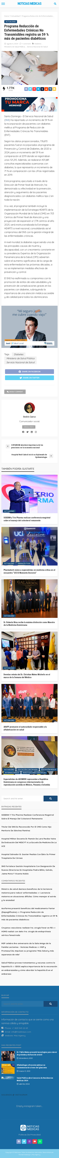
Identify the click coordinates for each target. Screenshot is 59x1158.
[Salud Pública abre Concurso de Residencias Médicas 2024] (8, 1078)
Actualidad (11, 22)
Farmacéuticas (24, 564)
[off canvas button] (3, 3)
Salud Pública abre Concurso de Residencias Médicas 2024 (35, 1079)
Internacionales (12, 773)
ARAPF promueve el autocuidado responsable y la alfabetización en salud (25, 728)
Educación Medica (48, 770)
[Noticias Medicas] (29, 1127)
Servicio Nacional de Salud (37, 47)
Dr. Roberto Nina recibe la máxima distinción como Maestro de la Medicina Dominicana (29, 623)
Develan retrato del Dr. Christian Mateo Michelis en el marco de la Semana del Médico (27, 676)
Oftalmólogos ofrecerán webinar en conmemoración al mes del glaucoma (32, 1066)
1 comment (26, 44)
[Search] (55, 3)
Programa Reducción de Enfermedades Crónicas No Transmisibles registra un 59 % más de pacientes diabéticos (29, 916)
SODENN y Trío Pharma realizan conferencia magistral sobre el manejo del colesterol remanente (27, 519)
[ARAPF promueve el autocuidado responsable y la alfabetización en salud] (29, 703)
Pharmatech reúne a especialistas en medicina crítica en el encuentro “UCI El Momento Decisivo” (29, 571)
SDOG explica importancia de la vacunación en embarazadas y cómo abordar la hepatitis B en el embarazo (29, 970)
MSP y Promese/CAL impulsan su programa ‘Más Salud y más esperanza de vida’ (27, 951)
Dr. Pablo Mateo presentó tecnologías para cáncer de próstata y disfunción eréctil (37, 1053)
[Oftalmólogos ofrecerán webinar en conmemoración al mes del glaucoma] (8, 1069)
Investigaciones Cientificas (34, 773)
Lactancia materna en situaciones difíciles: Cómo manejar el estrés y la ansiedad (28, 896)
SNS (7, 120)
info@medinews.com (21, 1032)
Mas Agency (19, 1035)
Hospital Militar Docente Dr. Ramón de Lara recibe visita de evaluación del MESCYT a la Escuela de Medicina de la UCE (29, 842)
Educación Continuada (28, 770)
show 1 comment (16, 392)
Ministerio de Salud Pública (14, 47)
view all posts (29, 427)
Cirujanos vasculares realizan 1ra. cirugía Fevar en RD (27, 928)
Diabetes (38, 44)
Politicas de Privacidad (30, 1134)
